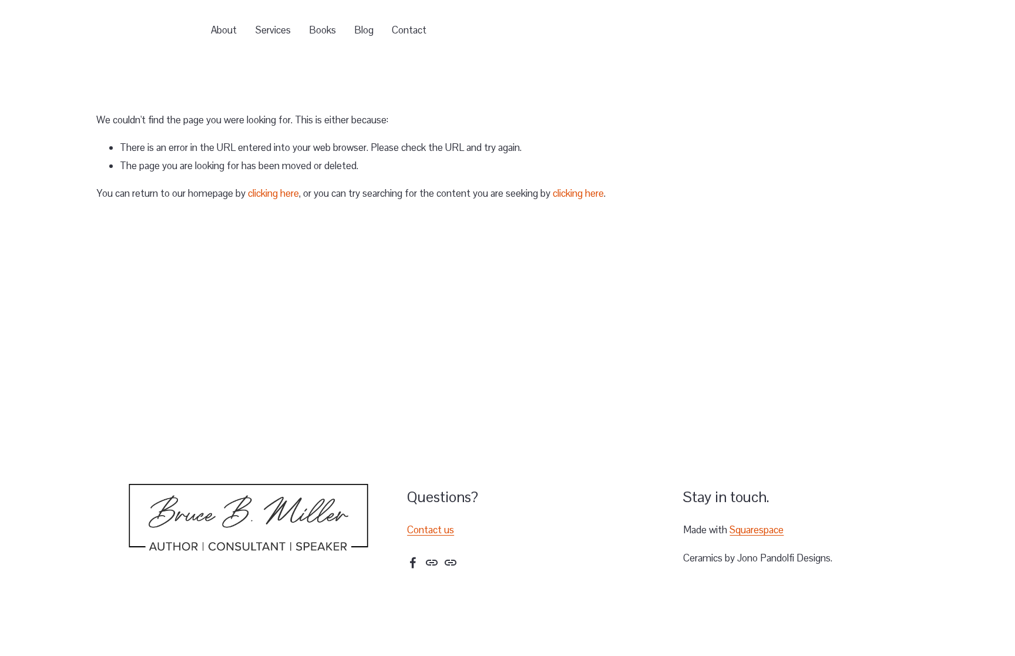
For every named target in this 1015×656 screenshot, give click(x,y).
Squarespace (757, 529)
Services (273, 29)
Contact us (430, 529)
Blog (364, 29)
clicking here (273, 193)
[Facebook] (413, 562)
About (224, 29)
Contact (409, 29)
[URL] (432, 562)
